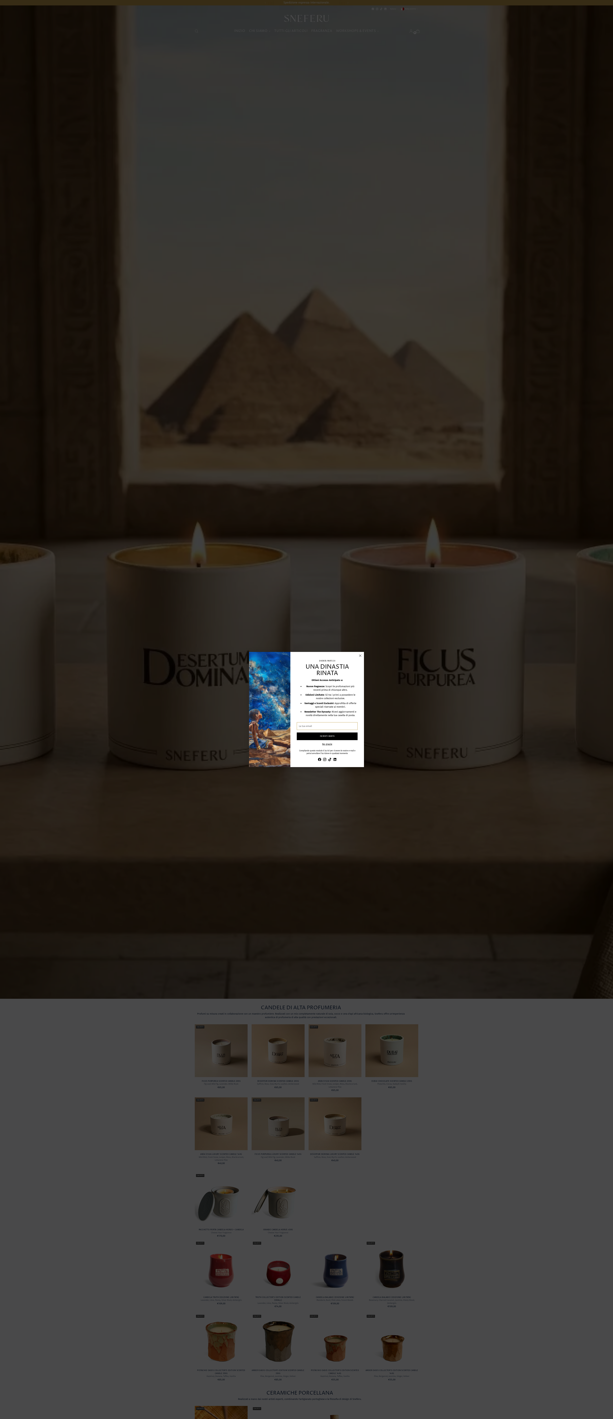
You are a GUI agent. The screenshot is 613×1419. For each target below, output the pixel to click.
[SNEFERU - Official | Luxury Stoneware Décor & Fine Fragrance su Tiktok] (330, 760)
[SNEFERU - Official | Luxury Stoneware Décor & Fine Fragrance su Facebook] (320, 760)
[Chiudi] (360, 655)
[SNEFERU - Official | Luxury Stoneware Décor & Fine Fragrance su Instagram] (325, 760)
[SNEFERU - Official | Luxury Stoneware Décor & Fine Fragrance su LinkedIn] (335, 760)
